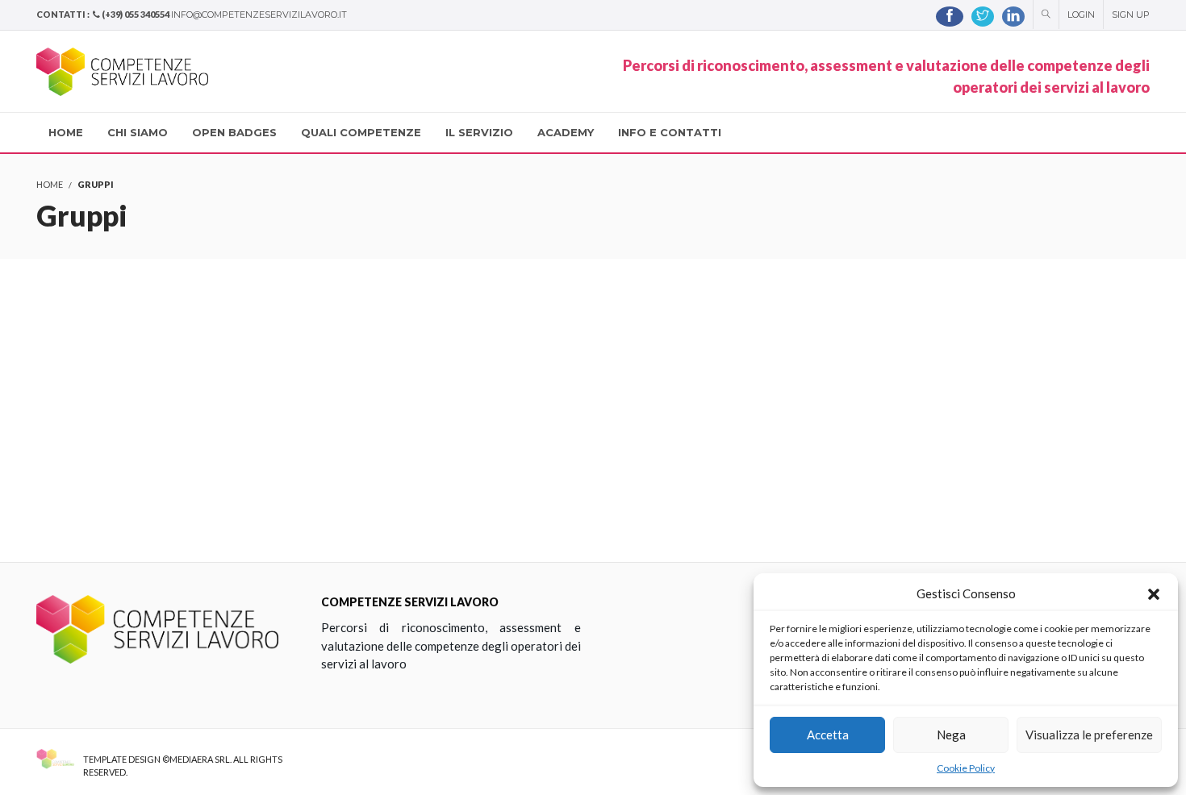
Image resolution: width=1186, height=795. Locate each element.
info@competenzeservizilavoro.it (259, 14)
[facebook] (949, 16)
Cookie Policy (966, 768)
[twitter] (982, 16)
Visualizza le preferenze (1089, 734)
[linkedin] (1013, 16)
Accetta (828, 734)
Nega (951, 734)
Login (1081, 14)
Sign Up (1131, 14)
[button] (1154, 594)
